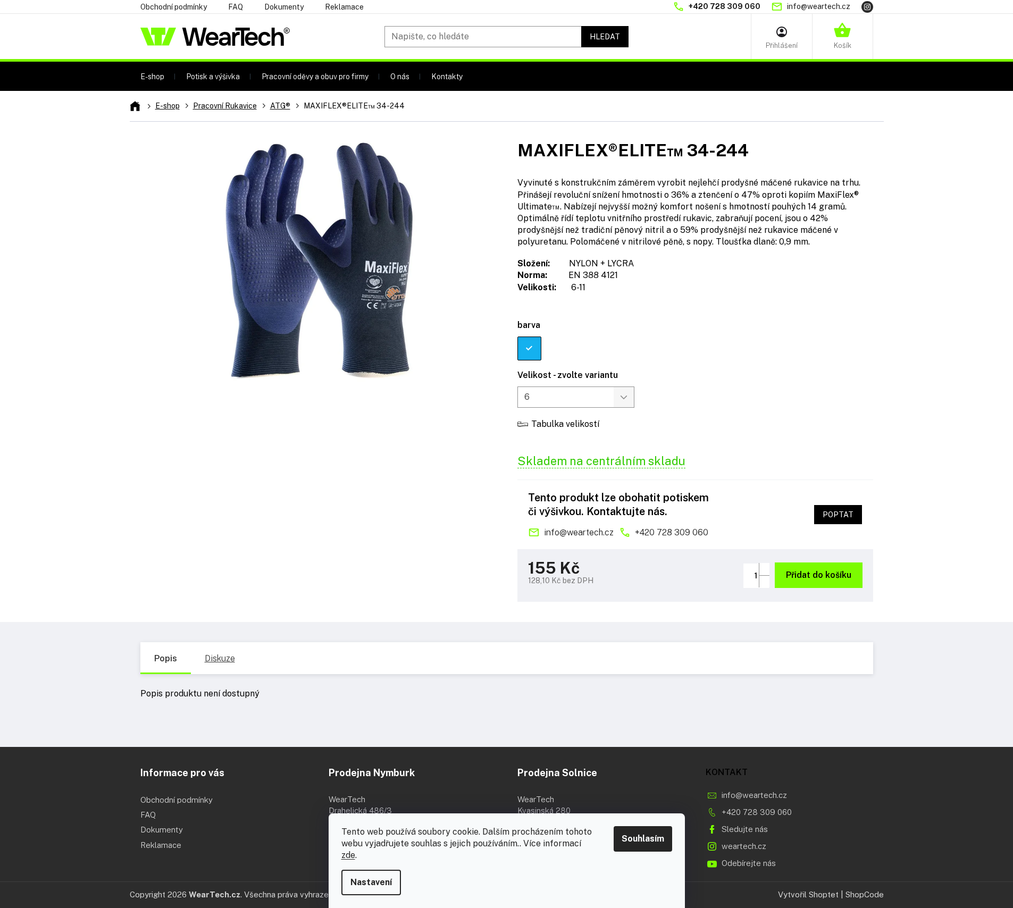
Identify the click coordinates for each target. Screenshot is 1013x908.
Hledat (605, 36)
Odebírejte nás (749, 863)
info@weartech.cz (579, 532)
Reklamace (344, 7)
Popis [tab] (165, 658)
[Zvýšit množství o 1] (764, 569)
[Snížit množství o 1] (764, 581)
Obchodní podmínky (173, 7)
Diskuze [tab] (220, 658)
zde (348, 855)
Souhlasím (643, 839)
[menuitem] (152, 76)
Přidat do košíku (818, 575)
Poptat (838, 514)
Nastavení (371, 882)
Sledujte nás (745, 829)
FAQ (235, 7)
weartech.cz (744, 846)
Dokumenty (284, 7)
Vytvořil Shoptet (808, 894)
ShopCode (864, 894)
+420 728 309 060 (671, 532)
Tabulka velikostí (565, 424)
